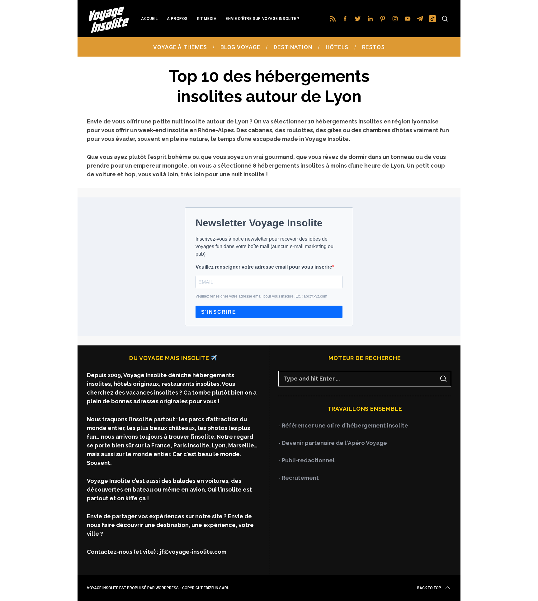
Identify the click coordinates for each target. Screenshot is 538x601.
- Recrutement (298, 477)
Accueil (149, 18)
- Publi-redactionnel (306, 460)
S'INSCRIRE (218, 312)
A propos (177, 18)
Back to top (429, 588)
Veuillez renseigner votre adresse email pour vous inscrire (264, 267)
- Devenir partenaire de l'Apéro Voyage (332, 443)
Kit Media (206, 18)
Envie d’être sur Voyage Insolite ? (262, 18)
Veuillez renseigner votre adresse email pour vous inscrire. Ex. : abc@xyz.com (261, 296)
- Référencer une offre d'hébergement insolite (343, 425)
